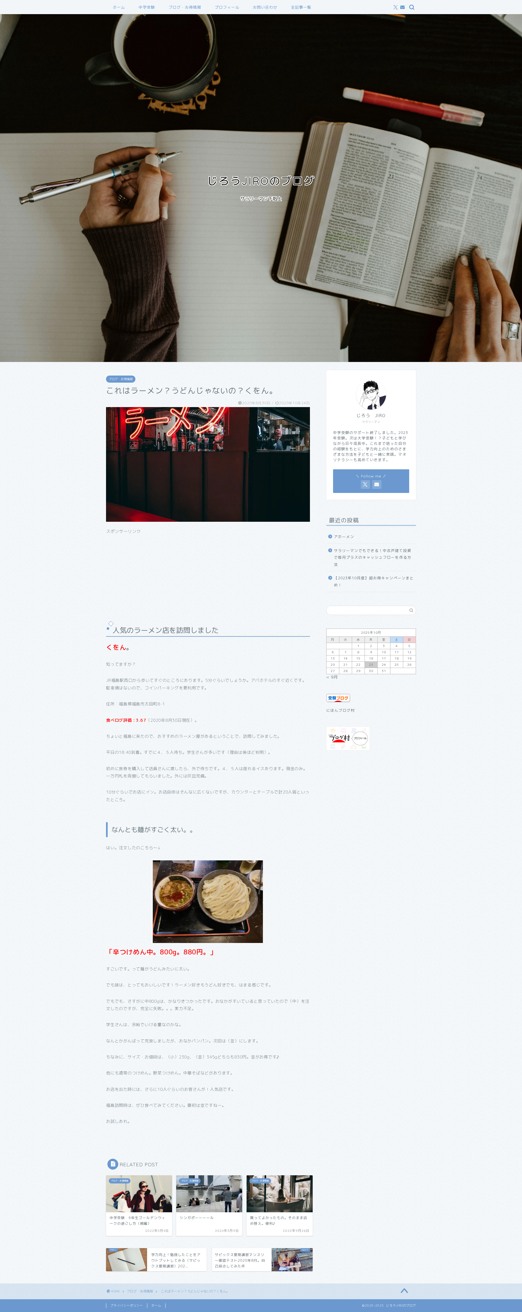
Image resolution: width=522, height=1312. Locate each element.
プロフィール (227, 7)
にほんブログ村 (340, 710)
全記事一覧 (301, 7)
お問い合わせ (265, 7)
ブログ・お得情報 (185, 7)
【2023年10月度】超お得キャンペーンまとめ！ (374, 581)
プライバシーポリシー (126, 1305)
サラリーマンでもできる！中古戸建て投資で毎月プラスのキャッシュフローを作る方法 (372, 557)
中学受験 (147, 7)
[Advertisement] (208, 573)
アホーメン (344, 536)
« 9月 (332, 677)
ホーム (119, 7)
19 (409, 658)
